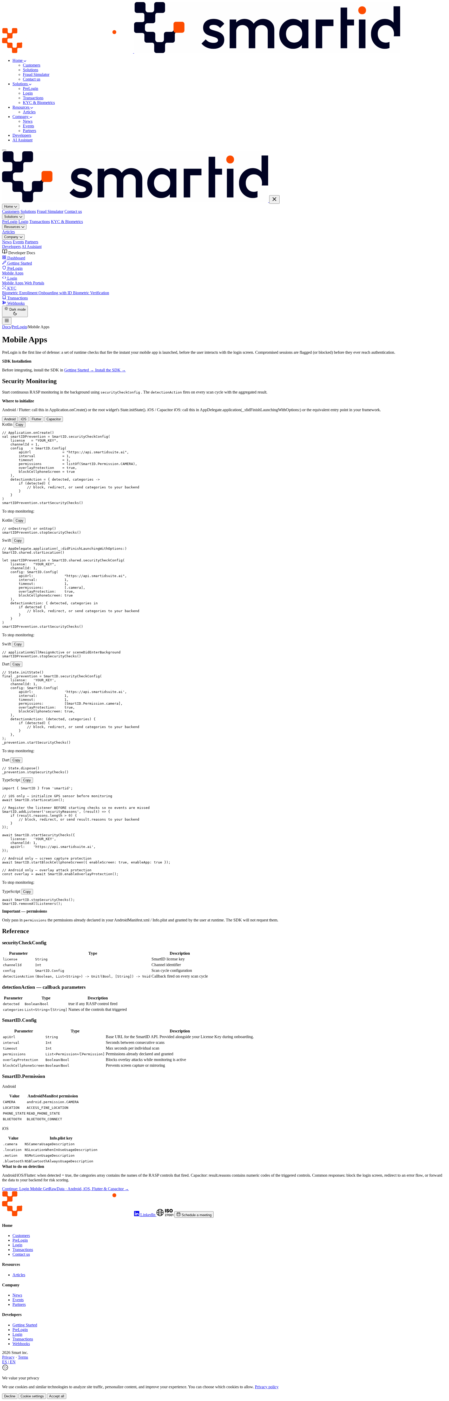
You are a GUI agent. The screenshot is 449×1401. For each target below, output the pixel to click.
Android (10, 419)
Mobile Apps (12, 273)
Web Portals (34, 283)
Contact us (31, 79)
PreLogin (30, 88)
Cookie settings (32, 1396)
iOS (24, 419)
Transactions (33, 98)
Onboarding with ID (55, 293)
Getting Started (24, 1325)
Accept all (56, 1396)
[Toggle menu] (4, 150)
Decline (9, 1396)
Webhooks (21, 1343)
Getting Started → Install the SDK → (95, 370)
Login (28, 93)
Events (28, 126)
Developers (21, 135)
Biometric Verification (91, 293)
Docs (6, 327)
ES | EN (9, 1362)
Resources (21, 107)
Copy (19, 425)
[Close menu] (274, 199)
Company (21, 116)
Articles (29, 112)
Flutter (36, 419)
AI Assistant (22, 140)
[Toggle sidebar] (6, 321)
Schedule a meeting (196, 1215)
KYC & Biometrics (39, 102)
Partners (29, 130)
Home (18, 60)
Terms (23, 1357)
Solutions (30, 70)
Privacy (8, 1357)
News (27, 121)
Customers (31, 65)
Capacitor (54, 419)
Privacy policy (267, 1387)
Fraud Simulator (36, 74)
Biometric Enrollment (20, 293)
